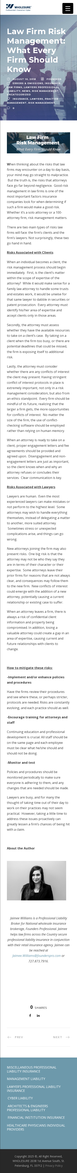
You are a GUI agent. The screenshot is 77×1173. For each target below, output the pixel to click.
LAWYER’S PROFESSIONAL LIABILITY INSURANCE (34, 1089)
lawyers (36, 99)
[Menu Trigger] (67, 8)
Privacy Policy (54, 1165)
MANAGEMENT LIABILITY (26, 1079)
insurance (53, 83)
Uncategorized (19, 94)
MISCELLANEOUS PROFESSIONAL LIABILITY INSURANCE (31, 1069)
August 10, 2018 (24, 79)
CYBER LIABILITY (20, 1098)
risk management (45, 91)
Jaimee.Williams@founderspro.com (36, 955)
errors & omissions (28, 83)
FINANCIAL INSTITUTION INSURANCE (36, 1117)
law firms (14, 87)
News (26, 91)
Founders (54, 79)
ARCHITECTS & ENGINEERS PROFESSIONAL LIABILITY (27, 1108)
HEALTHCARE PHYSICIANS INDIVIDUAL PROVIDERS (36, 1127)
